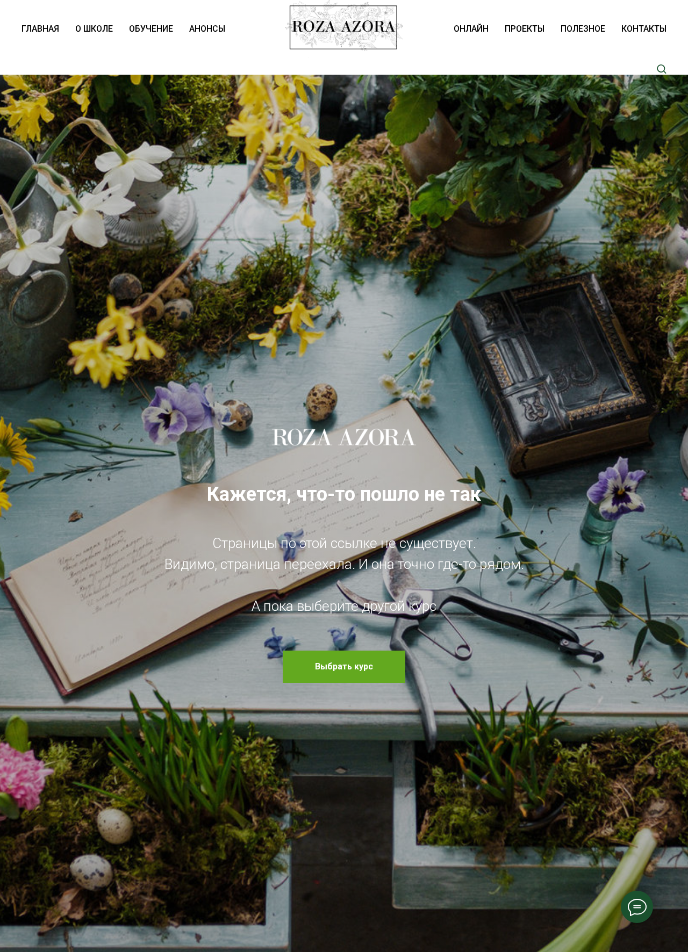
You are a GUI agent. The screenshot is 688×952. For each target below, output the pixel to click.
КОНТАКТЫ (643, 29)
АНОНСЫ (207, 29)
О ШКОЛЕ (94, 29)
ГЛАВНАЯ (40, 29)
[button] (661, 68)
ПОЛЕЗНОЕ (583, 29)
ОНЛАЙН (471, 29)
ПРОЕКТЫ (524, 29)
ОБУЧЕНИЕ (151, 29)
